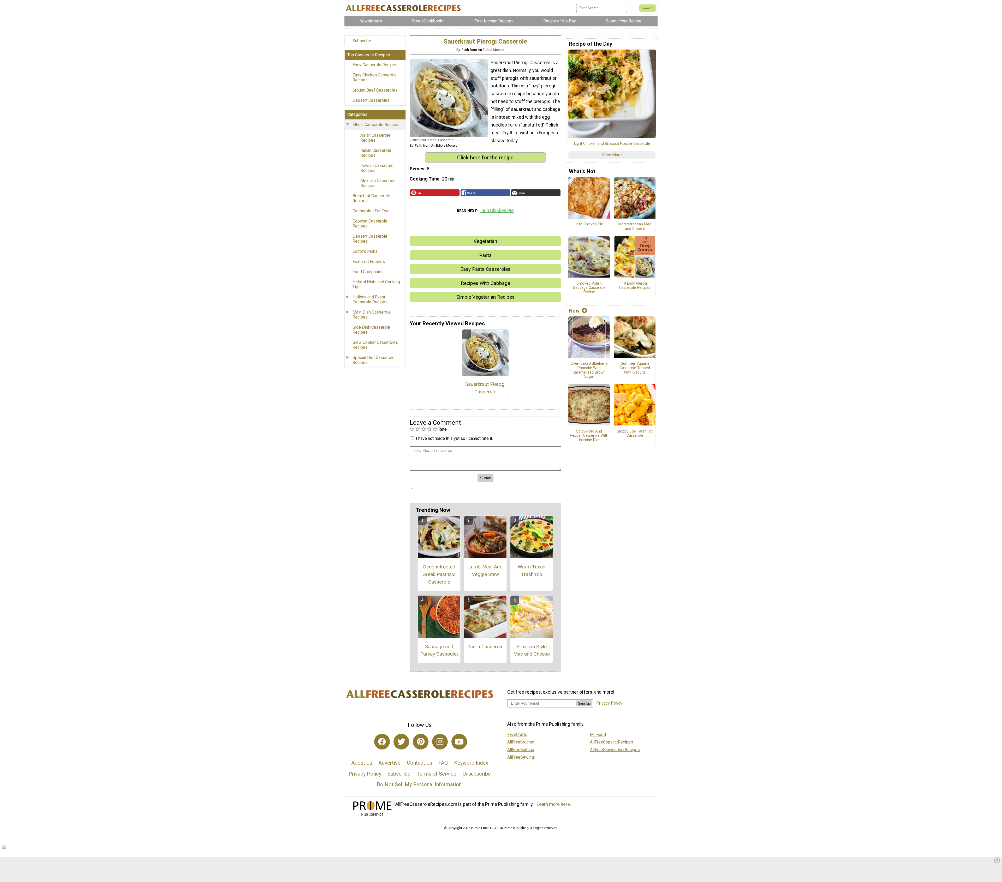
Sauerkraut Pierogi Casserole (485, 388)
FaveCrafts (517, 734)
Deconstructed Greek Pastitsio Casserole (439, 574)
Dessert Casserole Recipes (370, 239)
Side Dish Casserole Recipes (371, 330)
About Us (361, 763)
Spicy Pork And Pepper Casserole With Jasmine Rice (589, 435)
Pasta (485, 255)
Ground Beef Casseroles (375, 90)
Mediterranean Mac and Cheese (634, 226)
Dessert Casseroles (371, 100)
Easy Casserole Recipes (375, 64)
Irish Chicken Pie (497, 210)
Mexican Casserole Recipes (378, 183)
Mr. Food (598, 734)
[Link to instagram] (440, 741)
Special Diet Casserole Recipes (374, 360)
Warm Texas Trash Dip (531, 570)
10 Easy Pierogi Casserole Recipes (634, 285)
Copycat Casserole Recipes (370, 224)
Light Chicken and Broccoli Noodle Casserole (612, 144)
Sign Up (584, 703)
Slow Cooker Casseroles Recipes (375, 345)
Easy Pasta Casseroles (485, 269)
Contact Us (419, 763)
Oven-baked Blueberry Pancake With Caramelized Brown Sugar (589, 370)
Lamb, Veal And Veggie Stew (485, 570)
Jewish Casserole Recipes (376, 168)
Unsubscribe (477, 774)
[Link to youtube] (459, 741)
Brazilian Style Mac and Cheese (531, 650)
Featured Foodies (369, 261)
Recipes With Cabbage (485, 283)
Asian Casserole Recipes (375, 138)
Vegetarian (485, 241)
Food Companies (368, 271)
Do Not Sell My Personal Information (419, 784)
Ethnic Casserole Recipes (376, 124)
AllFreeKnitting (520, 749)
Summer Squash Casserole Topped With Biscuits (634, 368)
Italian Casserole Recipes (375, 153)
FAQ (443, 763)
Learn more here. (554, 804)
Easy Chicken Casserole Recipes (375, 77)
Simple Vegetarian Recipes (485, 297)
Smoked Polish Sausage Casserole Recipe (589, 287)
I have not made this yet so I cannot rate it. (454, 438)
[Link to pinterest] (420, 741)
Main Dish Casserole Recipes (372, 315)
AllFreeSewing (520, 757)
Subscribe (362, 40)
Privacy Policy (365, 774)
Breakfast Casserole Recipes (371, 198)
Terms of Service (436, 774)
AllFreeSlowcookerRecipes (615, 749)
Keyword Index (471, 763)
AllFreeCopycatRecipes (611, 742)
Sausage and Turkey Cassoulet (439, 650)
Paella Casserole (485, 647)
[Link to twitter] (401, 741)
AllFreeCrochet (520, 742)
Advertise (389, 763)
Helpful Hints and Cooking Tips (376, 284)
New (574, 311)
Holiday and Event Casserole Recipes (370, 299)
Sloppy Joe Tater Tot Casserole (635, 433)
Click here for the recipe (485, 157)
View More (612, 154)
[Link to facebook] (382, 741)
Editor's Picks (365, 251)
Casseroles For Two (371, 210)
